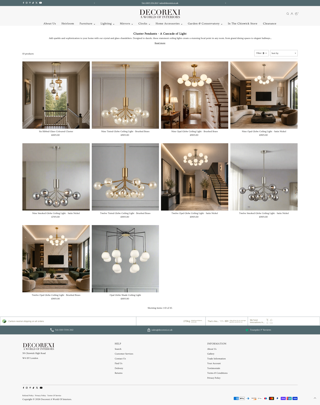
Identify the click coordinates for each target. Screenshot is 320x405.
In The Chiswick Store (242, 23)
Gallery (210, 353)
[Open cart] (296, 14)
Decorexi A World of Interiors (56, 399)
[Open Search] (288, 14)
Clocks (143, 23)
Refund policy (28, 395)
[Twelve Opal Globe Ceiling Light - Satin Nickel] (194, 177)
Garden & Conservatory (204, 23)
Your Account (214, 363)
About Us (50, 23)
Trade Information (216, 358)
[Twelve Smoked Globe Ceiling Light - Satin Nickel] (264, 177)
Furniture (86, 23)
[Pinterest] (30, 3)
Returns (118, 373)
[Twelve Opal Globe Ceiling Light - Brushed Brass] (56, 258)
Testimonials (213, 368)
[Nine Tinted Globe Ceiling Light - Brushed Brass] (125, 95)
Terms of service (54, 395)
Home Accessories (168, 23)
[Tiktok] (33, 3)
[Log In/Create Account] (292, 14)
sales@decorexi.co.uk (168, 3)
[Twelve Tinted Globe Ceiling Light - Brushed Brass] (125, 177)
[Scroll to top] (315, 398)
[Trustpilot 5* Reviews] (247, 330)
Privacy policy (40, 395)
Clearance (269, 23)
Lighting (106, 23)
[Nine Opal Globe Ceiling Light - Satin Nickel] (264, 95)
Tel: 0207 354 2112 (150, 3)
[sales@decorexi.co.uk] (149, 331)
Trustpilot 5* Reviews (260, 330)
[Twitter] (36, 3)
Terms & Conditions (217, 373)
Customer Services (124, 353)
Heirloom (68, 23)
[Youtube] (40, 3)
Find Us (118, 363)
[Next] (225, 3)
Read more (160, 43)
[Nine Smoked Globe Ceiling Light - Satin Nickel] (56, 177)
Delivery (119, 368)
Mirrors (125, 23)
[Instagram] (26, 3)
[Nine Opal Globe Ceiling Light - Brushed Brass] (194, 95)
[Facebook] (23, 3)
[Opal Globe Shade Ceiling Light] (125, 258)
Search (118, 349)
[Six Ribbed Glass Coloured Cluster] (56, 95)
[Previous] (94, 3)
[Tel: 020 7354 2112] (52, 331)
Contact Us (120, 358)
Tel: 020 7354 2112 (64, 330)
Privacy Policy (213, 378)
